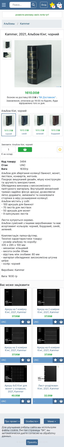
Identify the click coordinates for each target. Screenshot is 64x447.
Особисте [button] (31, 421)
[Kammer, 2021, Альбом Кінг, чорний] (7, 45)
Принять (32, 442)
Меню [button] (51, 421)
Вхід (43, 4)
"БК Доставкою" (47, 97)
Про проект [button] (11, 421)
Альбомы (9, 23)
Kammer (25, 23)
